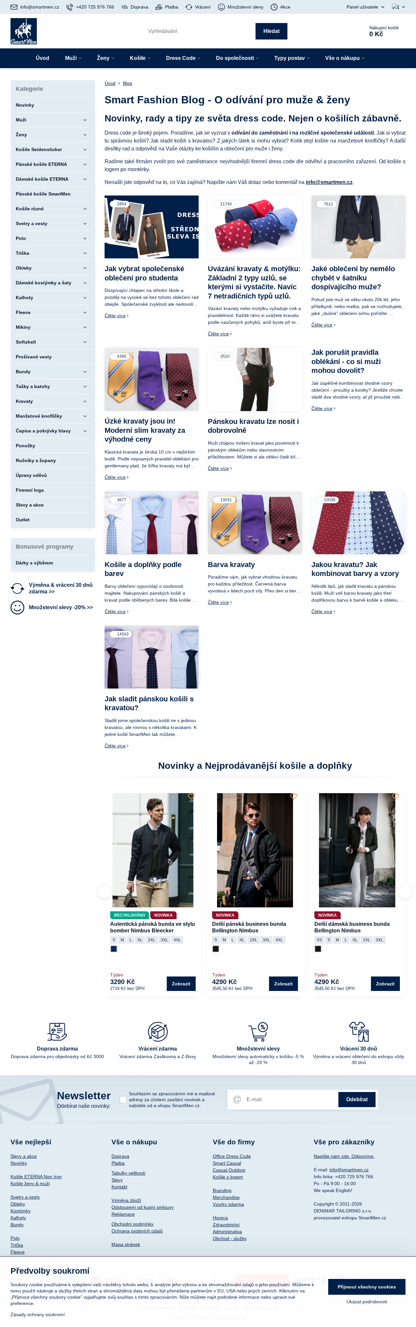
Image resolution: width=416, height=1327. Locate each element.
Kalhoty (18, 1217)
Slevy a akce (24, 1156)
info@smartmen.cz (329, 182)
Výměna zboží (126, 1200)
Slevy (117, 1180)
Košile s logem (228, 1177)
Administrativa (227, 1231)
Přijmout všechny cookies (367, 1286)
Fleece (18, 1252)
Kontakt (119, 1186)
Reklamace (123, 1214)
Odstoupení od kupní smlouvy (142, 1207)
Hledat (271, 31)
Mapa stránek (125, 1244)
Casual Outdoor (229, 1170)
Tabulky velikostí (128, 1173)
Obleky (18, 1204)
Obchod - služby (230, 1238)
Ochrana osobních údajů (137, 1231)
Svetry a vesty (25, 1197)
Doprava (120, 1156)
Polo (15, 1238)
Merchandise (226, 1197)
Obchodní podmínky (132, 1224)
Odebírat (357, 1099)
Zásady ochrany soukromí (38, 1314)
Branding (222, 1190)
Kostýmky (21, 1210)
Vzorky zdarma (228, 1204)
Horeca (220, 1217)
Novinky (19, 1163)
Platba (118, 1163)
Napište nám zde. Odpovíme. (344, 1156)
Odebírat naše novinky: (83, 1106)
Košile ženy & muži (30, 1183)
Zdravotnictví (226, 1224)
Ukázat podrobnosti (367, 1301)
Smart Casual (227, 1163)
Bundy (17, 1224)
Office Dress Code (232, 1156)
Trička (17, 1245)
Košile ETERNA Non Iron (36, 1176)
